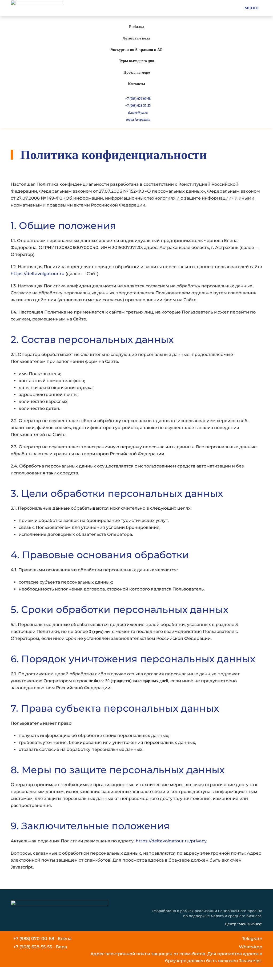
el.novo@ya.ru (138, 112)
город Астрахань (138, 119)
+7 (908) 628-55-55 (138, 105)
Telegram (252, 938)
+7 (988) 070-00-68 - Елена (42, 938)
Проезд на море (136, 72)
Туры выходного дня (136, 61)
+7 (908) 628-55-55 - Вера (40, 946)
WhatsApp (250, 946)
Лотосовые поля (136, 38)
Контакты (136, 84)
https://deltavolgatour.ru (38, 273)
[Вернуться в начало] (37, 8)
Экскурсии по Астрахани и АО (136, 50)
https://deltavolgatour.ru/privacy (171, 840)
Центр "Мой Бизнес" (243, 924)
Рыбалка (136, 27)
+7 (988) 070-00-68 (138, 98)
